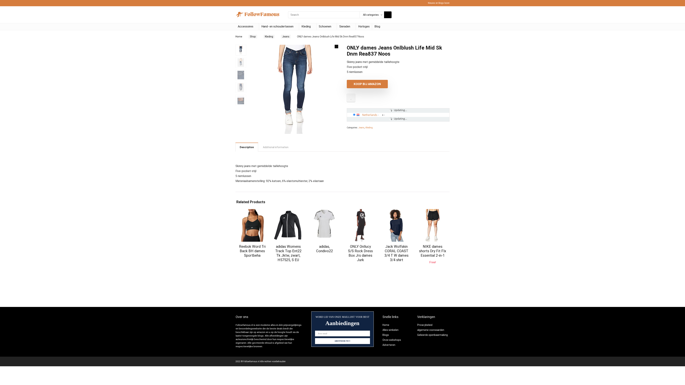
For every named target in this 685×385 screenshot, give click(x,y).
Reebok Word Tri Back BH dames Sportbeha (252, 251)
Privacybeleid (424, 325)
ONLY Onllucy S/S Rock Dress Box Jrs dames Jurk (360, 253)
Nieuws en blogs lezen (439, 3)
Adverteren (388, 344)
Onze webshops (391, 339)
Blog (377, 26)
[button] (336, 46)
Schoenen (325, 26)
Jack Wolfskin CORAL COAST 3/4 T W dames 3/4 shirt (396, 253)
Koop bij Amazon (367, 84)
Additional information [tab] (275, 147)
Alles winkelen (390, 329)
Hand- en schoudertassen (277, 26)
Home (238, 36)
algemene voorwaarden (430, 329)
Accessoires (245, 26)
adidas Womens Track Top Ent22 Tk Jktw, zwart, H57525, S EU (288, 253)
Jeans (285, 36)
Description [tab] (247, 147)
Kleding (306, 26)
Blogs (385, 334)
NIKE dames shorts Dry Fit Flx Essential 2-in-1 (432, 251)
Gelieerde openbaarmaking (432, 334)
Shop (253, 36)
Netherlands (369, 115)
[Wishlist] (445, 14)
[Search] (388, 14)
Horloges (364, 26)
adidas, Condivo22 (324, 248)
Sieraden (344, 26)
